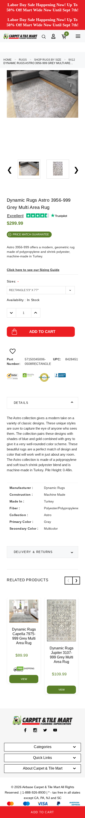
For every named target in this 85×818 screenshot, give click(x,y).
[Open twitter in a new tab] (45, 730)
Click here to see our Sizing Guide (33, 270)
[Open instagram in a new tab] (35, 730)
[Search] (43, 36)
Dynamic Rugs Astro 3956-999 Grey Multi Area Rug (38, 63)
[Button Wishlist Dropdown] (12, 351)
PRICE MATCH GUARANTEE (31, 234)
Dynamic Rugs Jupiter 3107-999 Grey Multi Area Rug (61, 655)
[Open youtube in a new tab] (55, 730)
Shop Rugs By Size (47, 59)
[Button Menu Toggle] (77, 36)
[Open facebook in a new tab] (25, 730)
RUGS (23, 59)
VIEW (24, 679)
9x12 (71, 59)
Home (7, 59)
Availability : (23, 300)
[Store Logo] (20, 36)
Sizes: (13, 281)
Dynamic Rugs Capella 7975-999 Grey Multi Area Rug (24, 636)
